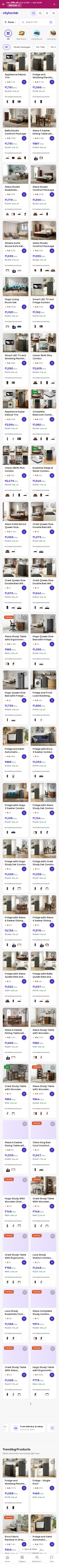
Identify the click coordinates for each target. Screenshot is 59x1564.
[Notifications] (40, 13)
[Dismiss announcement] (54, 4)
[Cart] (53, 13)
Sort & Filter (30, 1549)
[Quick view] (24, 82)
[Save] (24, 56)
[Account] (47, 13)
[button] (37, 22)
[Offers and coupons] (33, 13)
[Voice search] (51, 22)
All (6, 47)
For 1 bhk (40, 47)
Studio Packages (22, 47)
